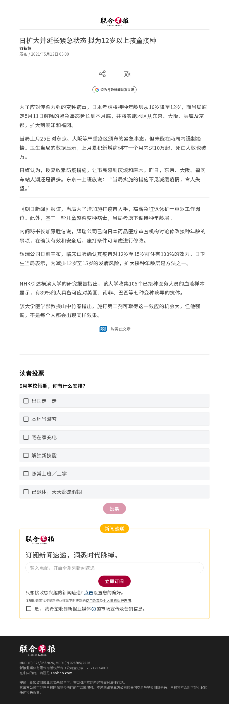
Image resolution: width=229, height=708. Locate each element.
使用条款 (93, 600)
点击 (88, 592)
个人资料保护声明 (117, 600)
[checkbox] (28, 608)
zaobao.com (61, 672)
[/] (114, 21)
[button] (94, 609)
